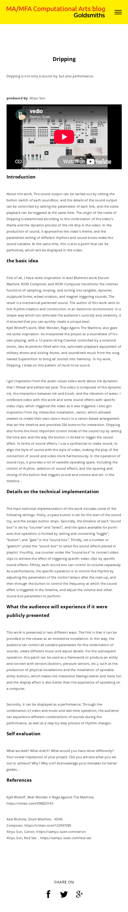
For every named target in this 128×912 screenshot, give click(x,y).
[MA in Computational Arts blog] (56, 11)
